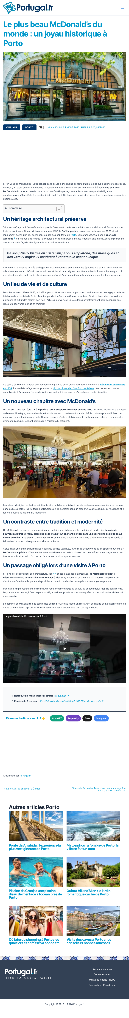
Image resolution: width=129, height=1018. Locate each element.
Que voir (11, 127)
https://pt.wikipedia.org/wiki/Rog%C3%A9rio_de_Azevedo (70, 701)
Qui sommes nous (102, 969)
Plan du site (109, 985)
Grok (87, 718)
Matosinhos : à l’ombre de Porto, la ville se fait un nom (92, 847)
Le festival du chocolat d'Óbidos (21, 789)
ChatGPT (57, 718)
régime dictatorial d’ (73, 388)
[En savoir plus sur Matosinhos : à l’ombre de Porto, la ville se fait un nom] (93, 827)
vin (54, 573)
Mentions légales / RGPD (102, 979)
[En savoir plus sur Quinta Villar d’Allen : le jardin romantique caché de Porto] (93, 873)
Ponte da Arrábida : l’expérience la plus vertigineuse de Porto (35, 847)
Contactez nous (102, 974)
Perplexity (73, 718)
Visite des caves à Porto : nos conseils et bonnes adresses (89, 941)
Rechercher (95, 985)
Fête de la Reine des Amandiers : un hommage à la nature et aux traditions (99, 789)
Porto (29, 127)
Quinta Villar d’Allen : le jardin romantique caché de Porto (88, 892)
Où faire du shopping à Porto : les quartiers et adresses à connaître (34, 941)
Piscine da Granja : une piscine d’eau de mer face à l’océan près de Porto (35, 894)
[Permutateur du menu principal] (122, 8)
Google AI (101, 718)
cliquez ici (60, 695)
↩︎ (67, 695)
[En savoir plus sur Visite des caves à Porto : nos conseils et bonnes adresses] (93, 922)
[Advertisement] (64, 156)
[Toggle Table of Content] (57, 208)
